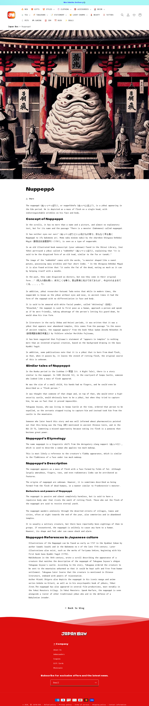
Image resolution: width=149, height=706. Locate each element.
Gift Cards (58, 663)
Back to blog (76, 608)
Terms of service (82, 704)
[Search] (122, 15)
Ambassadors (59, 654)
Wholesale (58, 668)
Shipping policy (99, 704)
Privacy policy (65, 704)
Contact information (117, 704)
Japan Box (13, 26)
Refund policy (50, 704)
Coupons (57, 659)
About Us (57, 650)
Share (31, 199)
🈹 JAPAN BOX (35, 704)
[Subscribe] (95, 683)
